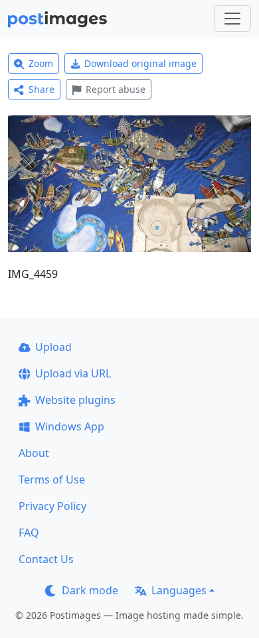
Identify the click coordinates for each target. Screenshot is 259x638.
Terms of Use (52, 479)
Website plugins (75, 400)
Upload (53, 347)
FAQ (29, 532)
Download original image (140, 63)
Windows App (69, 426)
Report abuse (115, 89)
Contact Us (46, 559)
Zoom (41, 63)
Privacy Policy (52, 506)
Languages (179, 590)
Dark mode (90, 590)
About (34, 453)
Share (41, 89)
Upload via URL (73, 373)
